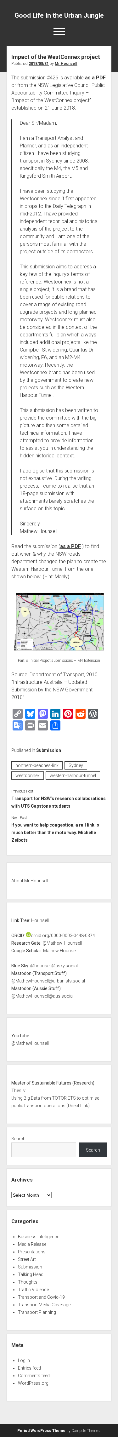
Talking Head (30, 1274)
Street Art (27, 1259)
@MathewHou (25, 1043)
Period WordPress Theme (41, 1430)
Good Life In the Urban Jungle (59, 15)
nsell (44, 1043)
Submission (48, 750)
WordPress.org (33, 1383)
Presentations (32, 1251)
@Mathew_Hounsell (62, 943)
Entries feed (29, 1368)
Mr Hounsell (66, 63)
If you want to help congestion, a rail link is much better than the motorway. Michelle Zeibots (55, 832)
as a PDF (95, 78)
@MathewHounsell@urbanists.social (48, 980)
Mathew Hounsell (60, 950)
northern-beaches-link (37, 765)
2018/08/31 (39, 63)
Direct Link (78, 1105)
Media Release (32, 1244)
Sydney (76, 765)
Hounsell (40, 920)
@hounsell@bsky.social (54, 965)
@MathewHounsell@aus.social (42, 996)
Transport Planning (37, 1312)
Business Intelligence (38, 1236)
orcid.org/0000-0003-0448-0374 (63, 935)
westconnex (27, 775)
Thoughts (27, 1282)
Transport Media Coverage (44, 1304)
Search (18, 1138)
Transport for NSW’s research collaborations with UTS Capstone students (58, 802)
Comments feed (34, 1375)
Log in (24, 1360)
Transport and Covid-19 (41, 1297)
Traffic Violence (33, 1289)
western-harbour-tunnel (73, 775)
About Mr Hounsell (29, 880)
